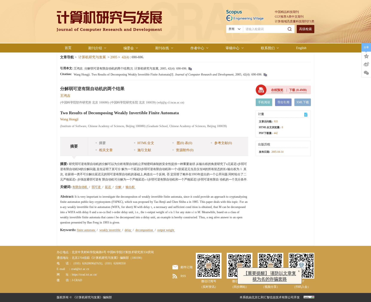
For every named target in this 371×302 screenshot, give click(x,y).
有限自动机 (80, 187)
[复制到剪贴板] (190, 68)
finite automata (86, 230)
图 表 (184, 143)
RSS (183, 276)
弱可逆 (97, 187)
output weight (166, 230)
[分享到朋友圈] (366, 73)
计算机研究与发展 (92, 57)
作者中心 (197, 48)
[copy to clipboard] (265, 74)
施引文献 (144, 150)
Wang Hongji (69, 119)
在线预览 (277, 90)
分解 (118, 187)
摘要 (102, 143)
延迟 (108, 187)
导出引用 (283, 102)
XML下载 (302, 102)
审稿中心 (232, 48)
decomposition (144, 230)
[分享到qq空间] (366, 56)
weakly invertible (110, 230)
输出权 (130, 187)
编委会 (128, 48)
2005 (113, 57)
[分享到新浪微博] (366, 64)
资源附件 (184, 150)
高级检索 (305, 29)
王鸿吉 (65, 95)
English (301, 48)
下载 (298, 90)
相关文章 (106, 150)
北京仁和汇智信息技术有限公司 (273, 297)
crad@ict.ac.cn (80, 269)
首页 (68, 48)
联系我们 (268, 48)
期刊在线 (162, 48)
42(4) (126, 57)
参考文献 (223, 143)
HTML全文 (145, 143)
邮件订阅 (187, 267)
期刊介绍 (95, 48)
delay (128, 230)
